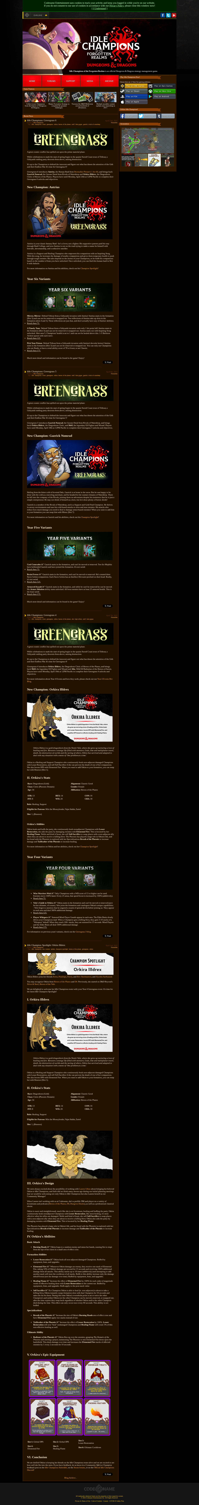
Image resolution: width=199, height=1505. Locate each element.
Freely (69, 977)
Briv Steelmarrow (84, 977)
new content (46, 949)
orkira (56, 124)
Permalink (114, 122)
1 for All (94, 172)
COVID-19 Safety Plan (116, 1501)
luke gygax (78, 124)
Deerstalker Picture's (82, 172)
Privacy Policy (116, 5)
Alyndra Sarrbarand (104, 977)
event (44, 124)
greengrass (50, 124)
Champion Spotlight (89, 268)
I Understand (99, 8)
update (53, 949)
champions (38, 124)
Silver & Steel (33, 984)
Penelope (62, 977)
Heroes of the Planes (62, 981)
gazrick (85, 124)
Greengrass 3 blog (83, 932)
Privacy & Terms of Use (82, 1501)
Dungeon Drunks (77, 1204)
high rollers (78, 619)
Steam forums (79, 1467)
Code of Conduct (96, 1501)
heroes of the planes (64, 124)
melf (73, 124)
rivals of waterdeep (94, 124)
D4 (76, 981)
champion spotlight (62, 949)
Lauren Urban (85, 1189)
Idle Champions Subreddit (56, 1467)
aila (73, 619)
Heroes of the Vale (47, 984)
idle (33, 124)
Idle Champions (38, 122)
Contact (105, 1501)
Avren (55, 977)
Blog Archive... (70, 1478)
